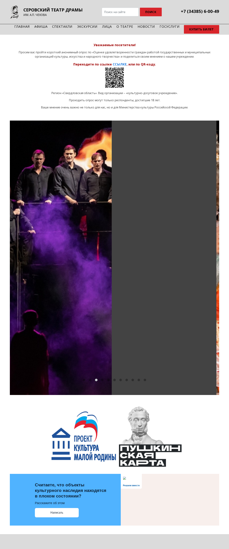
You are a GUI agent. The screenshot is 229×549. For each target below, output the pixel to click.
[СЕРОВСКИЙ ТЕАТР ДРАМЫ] (15, 12)
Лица (107, 26)
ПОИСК (151, 12)
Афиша (41, 26)
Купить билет (201, 29)
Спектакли (62, 26)
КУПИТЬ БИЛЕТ (49, 284)
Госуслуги (170, 26)
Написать (56, 512)
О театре (124, 26)
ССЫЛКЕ (120, 64)
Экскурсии (87, 26)
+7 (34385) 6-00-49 (200, 11)
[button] (84, 380)
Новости (146, 26)
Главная (22, 26)
